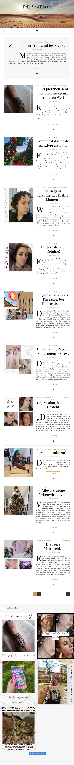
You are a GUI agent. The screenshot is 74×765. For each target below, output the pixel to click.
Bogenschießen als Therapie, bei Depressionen (53, 299)
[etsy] (38, 762)
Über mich (49, 42)
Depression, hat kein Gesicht (53, 404)
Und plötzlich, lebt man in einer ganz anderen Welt (53, 93)
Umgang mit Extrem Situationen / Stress (53, 351)
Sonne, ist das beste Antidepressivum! (53, 143)
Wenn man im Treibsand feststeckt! (37, 45)
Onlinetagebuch (37, 42)
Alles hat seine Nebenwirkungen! (53, 492)
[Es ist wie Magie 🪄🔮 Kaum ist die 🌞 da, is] (55, 682)
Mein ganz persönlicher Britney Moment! (53, 195)
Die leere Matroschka (53, 546)
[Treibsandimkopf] (37, 12)
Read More (37, 68)
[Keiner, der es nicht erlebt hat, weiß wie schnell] (18, 636)
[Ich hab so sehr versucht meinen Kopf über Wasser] (18, 728)
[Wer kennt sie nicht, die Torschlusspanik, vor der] (18, 682)
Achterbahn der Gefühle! (53, 249)
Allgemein (25, 42)
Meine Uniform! (53, 452)
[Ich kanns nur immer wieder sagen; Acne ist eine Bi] (55, 636)
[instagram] (35, 762)
